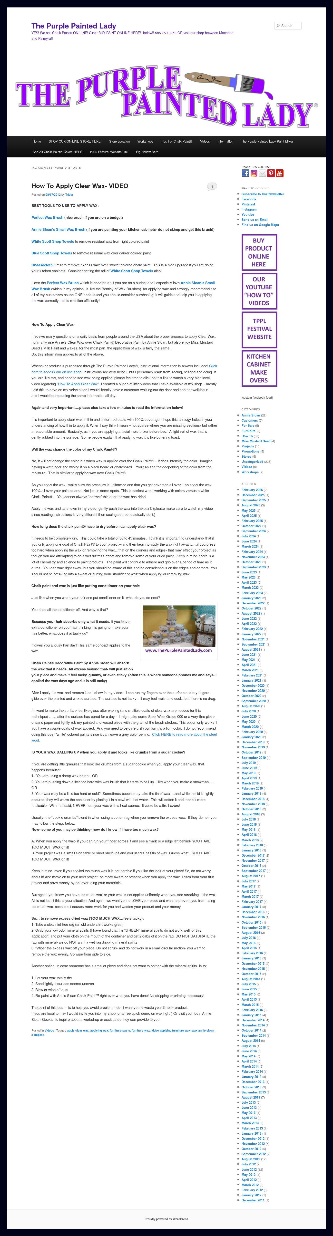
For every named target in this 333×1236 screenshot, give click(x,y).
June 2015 (249, 989)
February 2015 (252, 1009)
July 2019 (249, 762)
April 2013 (249, 1117)
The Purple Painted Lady (73, 25)
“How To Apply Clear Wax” (78, 383)
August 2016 (251, 932)
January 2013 (251, 1133)
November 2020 (253, 690)
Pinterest (248, 204)
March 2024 (250, 546)
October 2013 (251, 1087)
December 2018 (253, 798)
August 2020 (251, 706)
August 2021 (251, 649)
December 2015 (253, 963)
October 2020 (251, 695)
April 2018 (249, 834)
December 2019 (253, 742)
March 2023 (250, 587)
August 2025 (251, 505)
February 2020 (252, 731)
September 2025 (254, 500)
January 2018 (251, 850)
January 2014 (251, 1076)
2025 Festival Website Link (109, 151)
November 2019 (253, 747)
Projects (248, 446)
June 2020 (249, 716)
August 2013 (251, 1097)
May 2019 (248, 773)
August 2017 (251, 875)
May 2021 (248, 659)
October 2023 (251, 562)
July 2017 (249, 881)
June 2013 (249, 1107)
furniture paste (120, 1030)
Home (37, 141)
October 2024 (251, 525)
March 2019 (250, 783)
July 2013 (249, 1102)
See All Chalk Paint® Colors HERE (57, 151)
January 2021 (251, 680)
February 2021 (252, 675)
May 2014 (248, 1056)
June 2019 (249, 767)
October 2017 (251, 865)
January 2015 (251, 1015)
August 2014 (251, 1040)
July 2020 (249, 711)
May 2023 (248, 577)
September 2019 (254, 757)
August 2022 (251, 613)
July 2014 (249, 1045)
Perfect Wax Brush (47, 217)
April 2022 (249, 623)
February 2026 (252, 489)
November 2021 (253, 639)
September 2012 (254, 1153)
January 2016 (251, 958)
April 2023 (249, 582)
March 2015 (250, 1004)
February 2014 (252, 1071)
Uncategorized (252, 461)
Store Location (119, 141)
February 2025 (252, 520)
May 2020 (248, 721)
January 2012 (251, 1195)
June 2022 (249, 618)
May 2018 (248, 829)
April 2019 (249, 778)
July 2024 (249, 536)
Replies (37, 1035)
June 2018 (249, 824)
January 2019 (251, 793)
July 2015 (249, 984)
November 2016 (253, 917)
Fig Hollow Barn (147, 151)
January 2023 (251, 598)
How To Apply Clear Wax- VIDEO (79, 185)
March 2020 (250, 726)
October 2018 (251, 809)
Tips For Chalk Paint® (176, 141)
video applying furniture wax (170, 1030)
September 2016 (254, 927)
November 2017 (253, 860)
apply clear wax (78, 1030)
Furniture (248, 430)
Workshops (145, 141)
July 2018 (249, 819)
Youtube (248, 214)
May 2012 (248, 1174)
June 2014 (249, 1051)
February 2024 (252, 551)
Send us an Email (255, 219)
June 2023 (249, 572)
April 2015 (249, 999)
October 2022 (251, 608)
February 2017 (252, 901)
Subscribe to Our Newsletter (263, 194)
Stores (246, 456)
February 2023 (252, 592)
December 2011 (253, 1200)
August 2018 (251, 814)
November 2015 (253, 968)
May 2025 (248, 510)
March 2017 (250, 896)
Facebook (249, 199)
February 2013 (252, 1128)
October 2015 (251, 973)
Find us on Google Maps (260, 224)
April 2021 (249, 664)
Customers (250, 420)
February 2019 (252, 788)
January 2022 (251, 634)
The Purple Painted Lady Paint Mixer (267, 141)
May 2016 (248, 942)
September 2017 (254, 870)
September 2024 (254, 531)
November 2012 (253, 1143)
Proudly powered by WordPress (166, 1219)
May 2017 (248, 886)
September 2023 (254, 567)
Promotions (250, 451)
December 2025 (253, 494)
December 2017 (253, 855)
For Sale (248, 425)
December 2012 (253, 1138)
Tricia (69, 194)
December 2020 (253, 685)
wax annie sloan (203, 1030)
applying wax (99, 1030)
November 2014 (253, 1025)
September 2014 (254, 1035)
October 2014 (251, 1030)
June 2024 (249, 541)
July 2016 (249, 937)
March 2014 (250, 1066)
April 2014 (249, 1061)
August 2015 (251, 978)
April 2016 (249, 948)
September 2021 (254, 644)
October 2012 (251, 1148)
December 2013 (253, 1081)
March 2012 (250, 1184)
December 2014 (253, 1020)
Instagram (249, 209)
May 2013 (248, 1112)
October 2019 (251, 752)
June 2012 (249, 1169)
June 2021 (249, 654)
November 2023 (253, 556)
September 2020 (254, 700)
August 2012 (251, 1159)
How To (247, 436)
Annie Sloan (251, 415)
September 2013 (254, 1092)
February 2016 (252, 953)
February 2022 (252, 628)
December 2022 (253, 603)
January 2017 (251, 906)
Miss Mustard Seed (256, 441)
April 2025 (249, 515)
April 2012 (249, 1179)
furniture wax (141, 1030)
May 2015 (248, 994)
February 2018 (252, 845)
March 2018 (250, 840)
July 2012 (249, 1164)
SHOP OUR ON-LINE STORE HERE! (75, 141)
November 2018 (253, 803)
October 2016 (251, 922)
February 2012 (252, 1190)
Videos (205, 141)
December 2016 (253, 911)
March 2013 (250, 1122)
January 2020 (251, 736)
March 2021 (250, 669)
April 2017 (249, 891)
